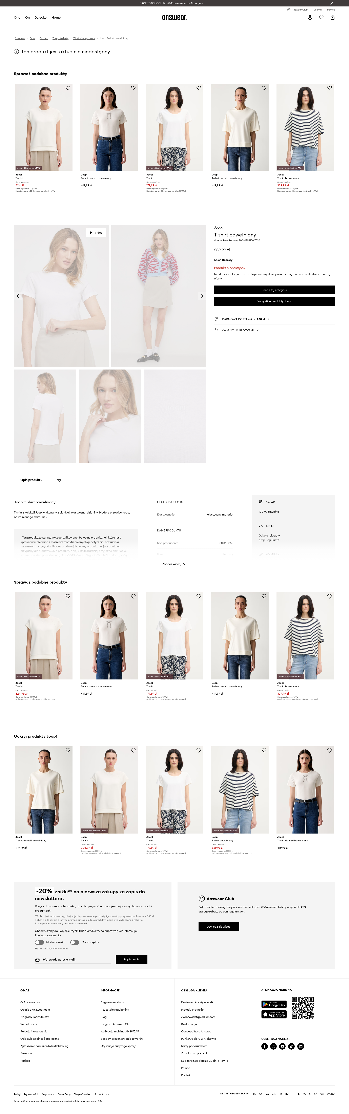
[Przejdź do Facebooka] (264, 1046)
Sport (77, 26)
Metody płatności (192, 1009)
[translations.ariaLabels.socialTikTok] (291, 1046)
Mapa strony (101, 1104)
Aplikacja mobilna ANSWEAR (120, 1031)
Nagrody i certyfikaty (34, 1017)
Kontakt (186, 1075)
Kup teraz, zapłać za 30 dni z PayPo (204, 1061)
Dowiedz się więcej (219, 926)
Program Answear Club (116, 1024)
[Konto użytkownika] (310, 17)
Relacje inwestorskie (33, 1031)
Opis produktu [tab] (31, 480)
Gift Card (140, 26)
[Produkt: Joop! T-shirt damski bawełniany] (109, 127)
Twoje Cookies (82, 1104)
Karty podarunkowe (194, 1046)
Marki (103, 26)
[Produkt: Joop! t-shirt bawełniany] (305, 127)
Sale (114, 26)
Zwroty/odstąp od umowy (198, 1017)
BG (254, 1103)
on (27, 17)
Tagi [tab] (58, 480)
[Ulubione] (321, 17)
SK (315, 1103)
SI (310, 1103)
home (56, 17)
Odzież (34, 26)
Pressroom (27, 1053)
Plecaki (125, 26)
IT (293, 1103)
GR (273, 1103)
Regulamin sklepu (112, 1002)
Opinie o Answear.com (35, 1009)
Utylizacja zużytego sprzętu (119, 1046)
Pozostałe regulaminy (115, 1009)
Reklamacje (189, 1024)
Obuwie (47, 26)
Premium (90, 26)
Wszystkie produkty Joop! (274, 301)
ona (17, 17)
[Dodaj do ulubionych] (68, 88)
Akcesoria (63, 26)
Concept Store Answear (196, 1031)
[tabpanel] (174, 526)
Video (98, 232)
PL (298, 1103)
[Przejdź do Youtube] (282, 1046)
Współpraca (28, 1024)
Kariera (25, 1061)
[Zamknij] (332, 3)
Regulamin (47, 1104)
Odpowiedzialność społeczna (39, 1039)
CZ (267, 1103)
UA (322, 1103)
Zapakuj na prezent (194, 1053)
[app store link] (274, 1013)
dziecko (41, 17)
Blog (104, 1017)
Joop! (218, 227)
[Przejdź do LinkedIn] (300, 1046)
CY (261, 1103)
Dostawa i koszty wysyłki (197, 1002)
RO (304, 1103)
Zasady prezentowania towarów (122, 1039)
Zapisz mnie (131, 959)
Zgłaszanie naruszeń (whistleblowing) (44, 1046)
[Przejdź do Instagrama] (273, 1046)
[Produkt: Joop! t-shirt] (44, 127)
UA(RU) (331, 1103)
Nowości (19, 26)
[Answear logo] (174, 17)
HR (280, 1103)
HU (287, 1103)
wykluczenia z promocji (73, 923)
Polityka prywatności (26, 1104)
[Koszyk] (332, 17)
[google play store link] (274, 1004)
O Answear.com (30, 1002)
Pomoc (185, 1068)
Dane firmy (64, 1104)
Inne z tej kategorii (275, 290)
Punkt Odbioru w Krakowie (198, 1039)
